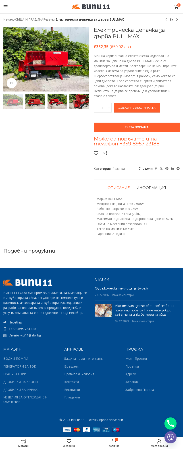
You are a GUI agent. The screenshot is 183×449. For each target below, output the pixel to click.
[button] (7, 59)
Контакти (71, 382)
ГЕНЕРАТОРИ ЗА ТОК (19, 366)
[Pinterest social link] (167, 169)
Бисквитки (72, 389)
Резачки (49, 19)
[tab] (119, 188)
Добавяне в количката (137, 108)
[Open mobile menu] (5, 6)
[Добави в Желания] (96, 153)
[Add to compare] (105, 153)
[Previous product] (166, 19)
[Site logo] (92, 6)
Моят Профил (136, 358)
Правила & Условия (79, 374)
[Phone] (170, 423)
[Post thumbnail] (103, 313)
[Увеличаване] (12, 83)
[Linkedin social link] (172, 169)
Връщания (72, 366)
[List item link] (45, 328)
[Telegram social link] (178, 169)
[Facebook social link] (156, 169)
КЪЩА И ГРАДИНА (29, 19)
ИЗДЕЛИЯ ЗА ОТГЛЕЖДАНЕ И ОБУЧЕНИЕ (25, 399)
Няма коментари (122, 295)
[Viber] (170, 437)
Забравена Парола (139, 389)
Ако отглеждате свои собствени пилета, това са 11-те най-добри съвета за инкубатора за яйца (144, 310)
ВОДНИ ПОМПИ (15, 358)
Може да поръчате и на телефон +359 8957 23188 (127, 141)
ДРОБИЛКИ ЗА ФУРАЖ (20, 389)
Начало (9, 19)
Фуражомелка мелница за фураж (121, 288)
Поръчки (132, 366)
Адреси (130, 374)
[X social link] (161, 169)
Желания (132, 382)
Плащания (72, 397)
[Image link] (27, 282)
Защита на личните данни (84, 358)
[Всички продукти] (171, 19)
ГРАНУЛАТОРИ (14, 374)
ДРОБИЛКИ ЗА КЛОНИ (20, 382)
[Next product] (177, 19)
